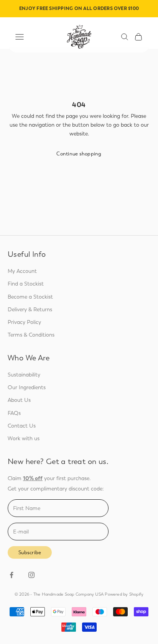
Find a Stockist (26, 284)
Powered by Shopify (124, 594)
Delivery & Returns (30, 309)
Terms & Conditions (31, 335)
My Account (22, 271)
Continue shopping (78, 154)
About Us (19, 400)
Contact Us (22, 426)
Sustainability (24, 375)
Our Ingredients (27, 387)
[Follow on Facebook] (11, 575)
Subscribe (29, 552)
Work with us (24, 438)
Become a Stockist (30, 297)
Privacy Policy (24, 322)
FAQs (14, 413)
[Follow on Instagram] (31, 575)
